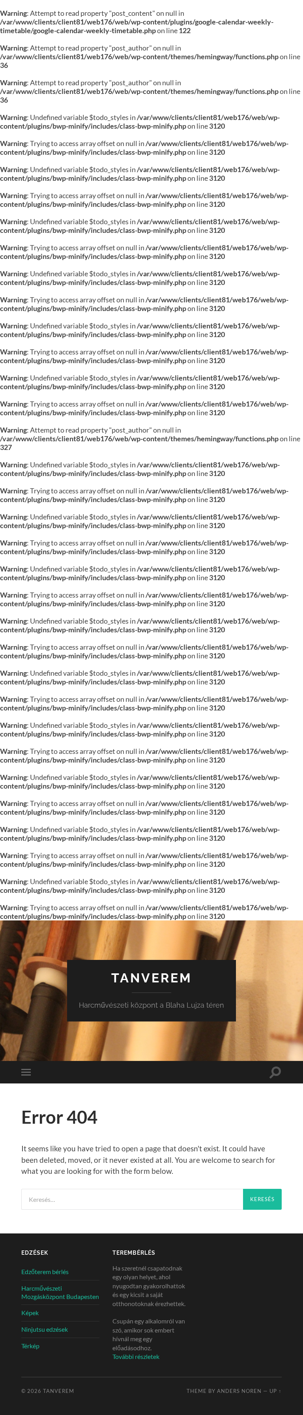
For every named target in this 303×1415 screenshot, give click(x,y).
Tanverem (151, 978)
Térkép (30, 1345)
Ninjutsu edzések (44, 1329)
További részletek (135, 1356)
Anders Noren (239, 1391)
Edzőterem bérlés (45, 1271)
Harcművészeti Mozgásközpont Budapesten (60, 1292)
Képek (30, 1312)
